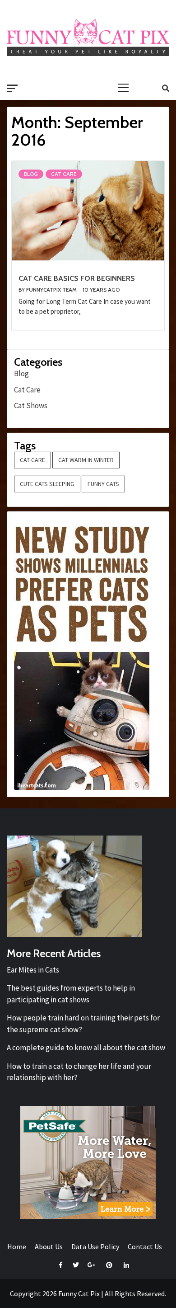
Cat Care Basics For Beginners (77, 278)
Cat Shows (30, 406)
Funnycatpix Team (52, 289)
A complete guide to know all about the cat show (86, 1048)
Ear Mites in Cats (33, 970)
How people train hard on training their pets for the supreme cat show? (83, 1023)
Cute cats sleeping (47, 484)
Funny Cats (103, 484)
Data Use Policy (95, 1246)
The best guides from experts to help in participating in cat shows (71, 994)
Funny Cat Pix (79, 1293)
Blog (31, 173)
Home (16, 1246)
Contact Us (145, 1246)
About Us (49, 1246)
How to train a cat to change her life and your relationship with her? (79, 1072)
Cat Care (64, 173)
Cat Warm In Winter (86, 460)
